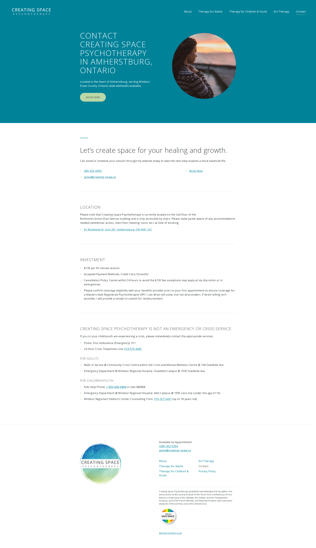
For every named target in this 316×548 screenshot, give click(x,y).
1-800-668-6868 (116, 387)
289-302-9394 (92, 171)
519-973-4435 (133, 349)
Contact (301, 11)
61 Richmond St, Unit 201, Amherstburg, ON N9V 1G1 (118, 229)
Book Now (93, 97)
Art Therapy (281, 11)
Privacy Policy (207, 471)
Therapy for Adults (210, 11)
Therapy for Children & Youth (248, 11)
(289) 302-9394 (168, 446)
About (188, 11)
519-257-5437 (163, 399)
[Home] (100, 463)
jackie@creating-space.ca (100, 177)
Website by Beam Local (170, 533)
